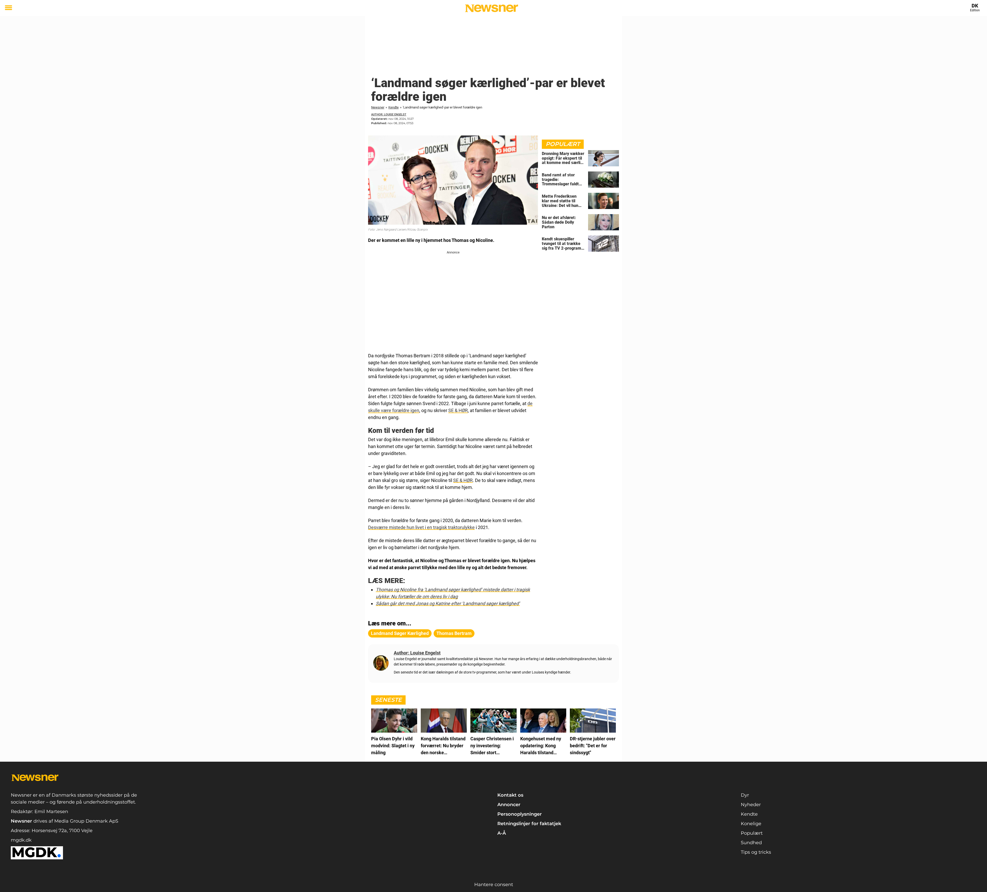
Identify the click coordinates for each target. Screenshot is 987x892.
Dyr (745, 795)
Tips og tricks (756, 852)
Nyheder (751, 804)
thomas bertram (454, 633)
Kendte (393, 107)
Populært (752, 833)
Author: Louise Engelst (388, 114)
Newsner (377, 107)
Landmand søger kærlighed (400, 633)
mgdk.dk (21, 840)
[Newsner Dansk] (491, 8)
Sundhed (751, 842)
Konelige (751, 823)
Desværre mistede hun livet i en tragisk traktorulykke (421, 527)
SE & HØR (458, 410)
